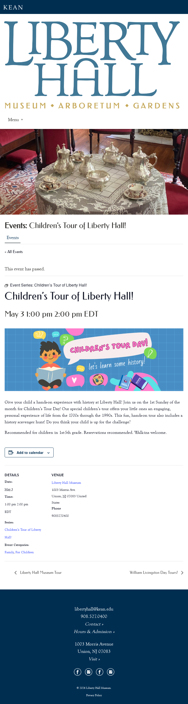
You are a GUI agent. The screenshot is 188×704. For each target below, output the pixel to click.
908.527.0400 (94, 616)
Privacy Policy (94, 695)
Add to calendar (30, 452)
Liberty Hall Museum (66, 483)
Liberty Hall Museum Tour (40, 572)
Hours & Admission (93, 631)
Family (9, 552)
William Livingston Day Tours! (154, 572)
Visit (92, 659)
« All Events (14, 251)
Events (13, 237)
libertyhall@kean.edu (94, 609)
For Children (24, 552)
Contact (92, 624)
